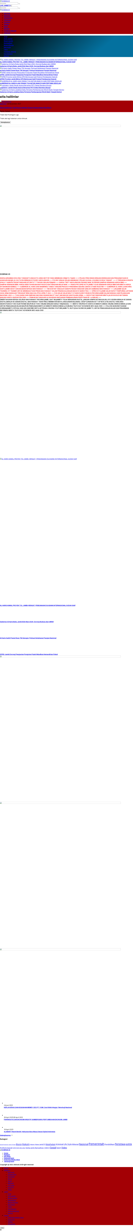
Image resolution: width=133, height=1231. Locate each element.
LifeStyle (7, 33)
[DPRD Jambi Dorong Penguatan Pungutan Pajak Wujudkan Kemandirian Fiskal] (29, 72)
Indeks (10, 1222)
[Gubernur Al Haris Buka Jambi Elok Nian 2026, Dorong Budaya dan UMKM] (28, 64)
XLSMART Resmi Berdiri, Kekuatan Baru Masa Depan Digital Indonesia (29, 1131)
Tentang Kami (9, 1161)
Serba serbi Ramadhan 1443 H (38, 1148)
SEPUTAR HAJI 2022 (19, 1148)
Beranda (7, 13)
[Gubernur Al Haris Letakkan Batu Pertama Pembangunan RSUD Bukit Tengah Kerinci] (32, 90)
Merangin (7, 47)
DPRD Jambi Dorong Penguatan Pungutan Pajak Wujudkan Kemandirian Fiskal (29, 75)
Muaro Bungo (13, 1202)
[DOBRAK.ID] (5, 1)
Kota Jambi (8, 39)
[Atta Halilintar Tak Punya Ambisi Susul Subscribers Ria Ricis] (5, 102)
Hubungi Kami (9, 1158)
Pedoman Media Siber (12, 1160)
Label (6, 1192)
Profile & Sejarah (10, 31)
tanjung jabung (13, 1211)
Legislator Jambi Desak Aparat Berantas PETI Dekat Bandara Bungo (25, 87)
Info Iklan (7, 1156)
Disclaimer (11, 1224)
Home (6, 1153)
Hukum (6, 24)
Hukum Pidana (34, 1144)
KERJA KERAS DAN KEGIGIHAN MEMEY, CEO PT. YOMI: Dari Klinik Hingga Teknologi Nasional (38, 1107)
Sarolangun (8, 54)
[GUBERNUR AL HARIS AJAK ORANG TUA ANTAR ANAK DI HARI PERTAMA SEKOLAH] (31, 81)
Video (64, 1147)
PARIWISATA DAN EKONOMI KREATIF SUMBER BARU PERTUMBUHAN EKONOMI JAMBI (35, 1119)
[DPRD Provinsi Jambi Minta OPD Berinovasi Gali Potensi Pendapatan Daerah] (28, 77)
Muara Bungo (9, 45)
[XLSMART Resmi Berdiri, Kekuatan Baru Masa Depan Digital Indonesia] (9, 1127)
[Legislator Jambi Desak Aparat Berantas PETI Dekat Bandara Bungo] (25, 85)
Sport (6, 26)
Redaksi (7, 1155)
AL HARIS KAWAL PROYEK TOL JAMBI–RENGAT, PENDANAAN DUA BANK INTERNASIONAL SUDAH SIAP (38, 62)
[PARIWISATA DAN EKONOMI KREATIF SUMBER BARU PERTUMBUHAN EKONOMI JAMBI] (9, 1115)
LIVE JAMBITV (5, 5)
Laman (6, 1215)
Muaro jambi (8, 41)
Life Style (68, 1144)
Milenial (6, 28)
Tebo (6, 49)
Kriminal (7, 22)
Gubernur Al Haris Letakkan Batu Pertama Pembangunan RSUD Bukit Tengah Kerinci (31, 92)
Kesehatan (50, 1144)
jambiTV (42, 1144)
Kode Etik (11, 1220)
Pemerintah (8, 18)
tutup (2, 1228)
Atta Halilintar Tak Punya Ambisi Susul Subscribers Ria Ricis (25, 108)
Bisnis (19, 1144)
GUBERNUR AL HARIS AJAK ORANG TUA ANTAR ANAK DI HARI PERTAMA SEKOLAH (30, 83)
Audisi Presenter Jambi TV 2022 (8, 1144)
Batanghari (8, 43)
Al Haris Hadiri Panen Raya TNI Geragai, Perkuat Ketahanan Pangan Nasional (28, 70)
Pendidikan (110, 1144)
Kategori (7, 1170)
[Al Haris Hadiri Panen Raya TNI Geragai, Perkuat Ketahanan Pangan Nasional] (29, 68)
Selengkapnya (5, 122)
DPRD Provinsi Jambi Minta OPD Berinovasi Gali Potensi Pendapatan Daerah (28, 79)
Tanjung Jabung (10, 52)
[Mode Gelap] (11, 5)
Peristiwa (7, 20)
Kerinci (6, 56)
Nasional (7, 16)
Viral (5, 36)
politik (129, 1144)
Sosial (53, 1147)
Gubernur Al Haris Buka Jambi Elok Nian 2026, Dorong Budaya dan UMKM (27, 66)
